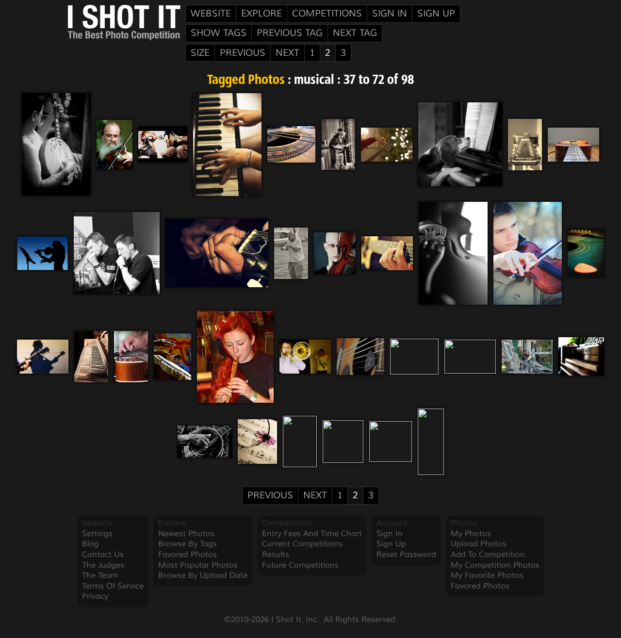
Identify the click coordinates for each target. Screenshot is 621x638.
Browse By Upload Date (202, 575)
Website (211, 13)
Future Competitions (300, 565)
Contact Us (103, 554)
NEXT (287, 53)
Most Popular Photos (198, 565)
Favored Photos (187, 554)
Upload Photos (479, 544)
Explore (261, 13)
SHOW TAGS (218, 33)
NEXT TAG (355, 33)
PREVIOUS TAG (290, 33)
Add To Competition (488, 554)
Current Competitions (302, 544)
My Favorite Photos (487, 575)
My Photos (471, 534)
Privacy (95, 596)
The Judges (103, 565)
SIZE (200, 53)
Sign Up (436, 13)
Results (275, 554)
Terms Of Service (113, 586)
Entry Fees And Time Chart (312, 534)
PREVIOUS (242, 53)
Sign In (389, 13)
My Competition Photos (495, 565)
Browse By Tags (187, 544)
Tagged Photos (246, 80)
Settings (97, 534)
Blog (90, 544)
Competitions (327, 13)
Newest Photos (186, 534)
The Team (100, 575)
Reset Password (406, 554)
